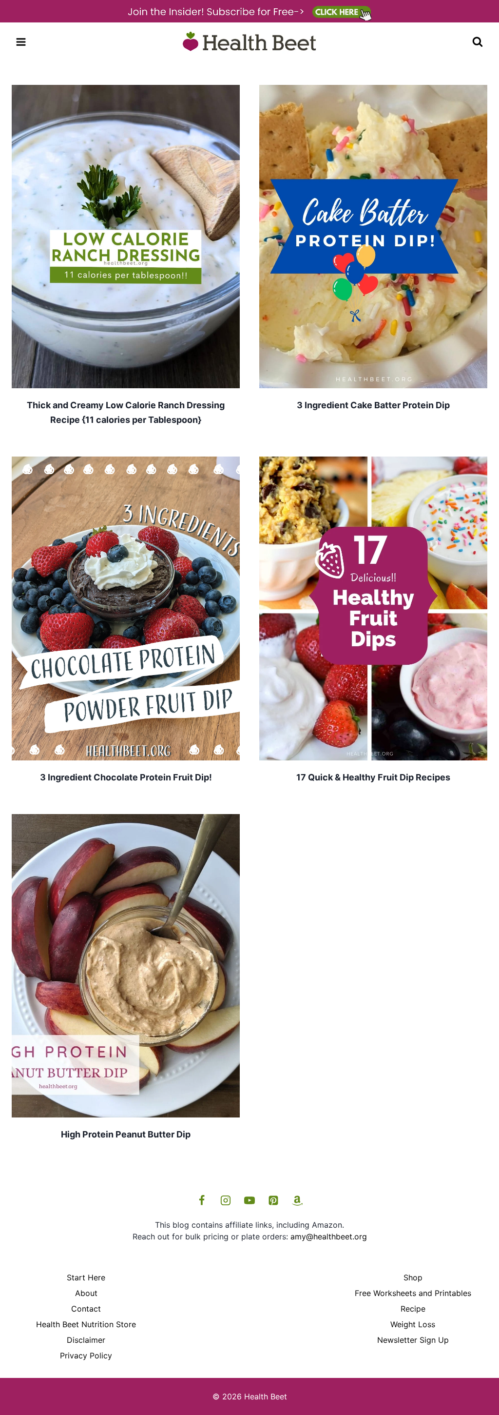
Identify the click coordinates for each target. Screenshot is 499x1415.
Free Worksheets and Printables (413, 1293)
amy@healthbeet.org (328, 1236)
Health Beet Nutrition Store (86, 1324)
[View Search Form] (477, 42)
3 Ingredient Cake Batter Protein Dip (373, 405)
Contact (86, 1309)
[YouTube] (249, 1200)
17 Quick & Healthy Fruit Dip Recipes (373, 777)
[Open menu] (21, 42)
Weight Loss (412, 1324)
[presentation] (126, 236)
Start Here (86, 1277)
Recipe (413, 1309)
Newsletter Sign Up (413, 1340)
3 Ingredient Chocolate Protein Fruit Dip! (126, 777)
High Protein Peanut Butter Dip (126, 1134)
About (86, 1293)
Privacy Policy (86, 1355)
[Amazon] (297, 1200)
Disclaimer (86, 1340)
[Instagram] (225, 1200)
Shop (412, 1277)
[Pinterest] (273, 1200)
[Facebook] (201, 1200)
